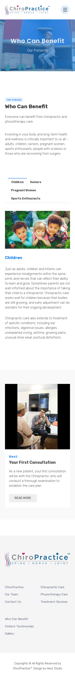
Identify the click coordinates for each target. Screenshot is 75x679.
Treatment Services (54, 602)
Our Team (11, 594)
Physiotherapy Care (54, 594)
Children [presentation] (17, 182)
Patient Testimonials (19, 626)
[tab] (17, 182)
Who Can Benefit (16, 619)
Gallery (9, 633)
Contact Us (13, 602)
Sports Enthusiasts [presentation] (25, 198)
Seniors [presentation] (35, 182)
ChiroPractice (14, 587)
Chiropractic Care (52, 587)
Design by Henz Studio (47, 668)
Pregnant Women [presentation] (23, 190)
